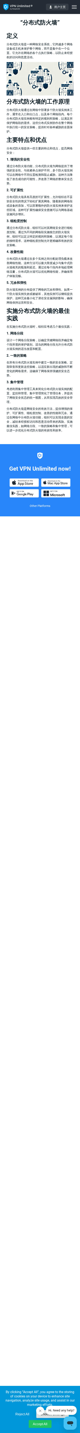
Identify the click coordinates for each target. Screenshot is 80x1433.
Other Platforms (40, 506)
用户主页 (60, 7)
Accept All (40, 1424)
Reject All (22, 1414)
